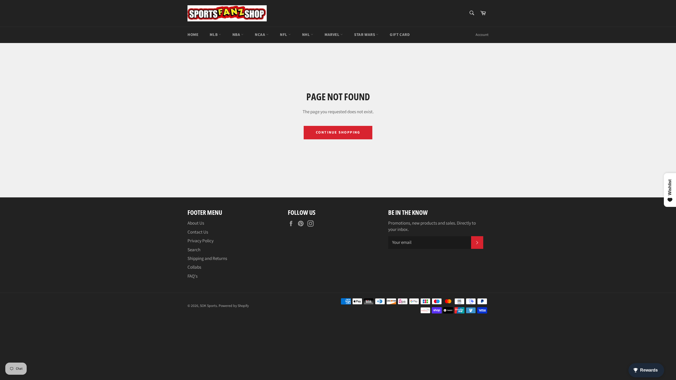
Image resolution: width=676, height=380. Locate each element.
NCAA (260, 34)
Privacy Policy (200, 241)
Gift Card (400, 34)
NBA (236, 34)
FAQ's (192, 276)
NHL (306, 34)
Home (192, 34)
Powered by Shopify (234, 305)
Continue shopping (338, 132)
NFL (284, 34)
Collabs (194, 267)
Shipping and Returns (207, 258)
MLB (214, 34)
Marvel (332, 34)
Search (193, 250)
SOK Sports (208, 305)
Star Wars (365, 34)
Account (482, 34)
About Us (195, 223)
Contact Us (197, 232)
